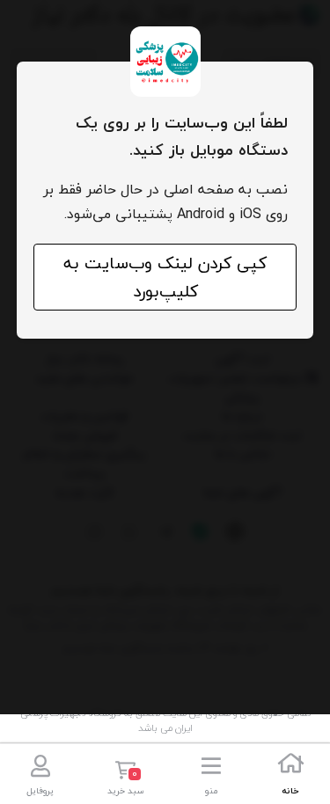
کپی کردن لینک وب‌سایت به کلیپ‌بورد (165, 277)
